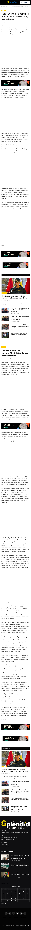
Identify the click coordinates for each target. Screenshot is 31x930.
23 (15, 898)
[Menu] (2, 2)
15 (11, 896)
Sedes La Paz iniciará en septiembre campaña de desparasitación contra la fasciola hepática (20, 318)
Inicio (4, 917)
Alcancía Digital (25, 925)
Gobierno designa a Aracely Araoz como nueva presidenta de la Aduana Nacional (20, 874)
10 (19, 893)
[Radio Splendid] (12, 2)
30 (15, 900)
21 (7, 898)
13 (3, 896)
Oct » (6, 903)
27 (3, 900)
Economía (16, 917)
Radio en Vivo (24, 2)
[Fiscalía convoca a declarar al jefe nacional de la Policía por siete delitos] (16, 286)
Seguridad (23, 917)
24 (19, 898)
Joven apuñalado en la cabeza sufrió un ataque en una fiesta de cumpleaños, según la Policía (20, 857)
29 (11, 900)
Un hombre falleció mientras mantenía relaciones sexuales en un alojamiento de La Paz (20, 866)
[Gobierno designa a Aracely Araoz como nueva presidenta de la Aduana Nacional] (5, 874)
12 (27, 893)
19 (27, 896)
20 (3, 898)
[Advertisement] (15, 52)
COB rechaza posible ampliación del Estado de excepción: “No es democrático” (20, 310)
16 (15, 896)
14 (7, 896)
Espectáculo (13, 922)
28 (7, 900)
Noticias (12, 919)
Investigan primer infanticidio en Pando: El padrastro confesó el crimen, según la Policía (19, 335)
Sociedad (10, 917)
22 (11, 898)
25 (23, 898)
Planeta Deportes (21, 919)
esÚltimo (4, 293)
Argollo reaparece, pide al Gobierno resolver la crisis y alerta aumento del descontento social (20, 326)
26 (27, 898)
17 (19, 896)
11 (23, 893)
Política (6, 919)
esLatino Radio (22, 922)
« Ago (2, 903)
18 (23, 896)
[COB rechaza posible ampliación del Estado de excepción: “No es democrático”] (5, 310)
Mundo (3, 10)
